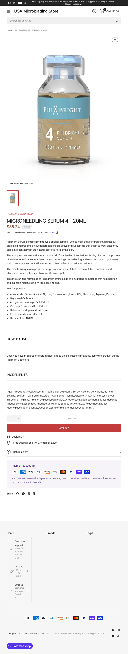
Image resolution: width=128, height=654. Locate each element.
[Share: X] (23, 493)
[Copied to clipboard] (34, 493)
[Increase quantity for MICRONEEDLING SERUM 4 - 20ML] (18, 419)
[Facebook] (9, 3)
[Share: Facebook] (17, 493)
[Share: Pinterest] (29, 493)
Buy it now (64, 427)
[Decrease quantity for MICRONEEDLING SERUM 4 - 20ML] (9, 419)
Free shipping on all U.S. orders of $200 (35, 442)
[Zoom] (115, 40)
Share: (10, 493)
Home (9, 30)
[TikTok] (25, 3)
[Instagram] (14, 3)
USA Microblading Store (36, 11)
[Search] (117, 20)
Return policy (20, 451)
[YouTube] (20, 3)
